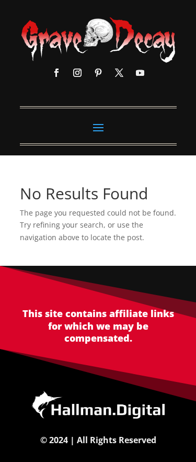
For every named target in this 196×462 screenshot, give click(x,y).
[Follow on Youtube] (140, 72)
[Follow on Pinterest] (98, 72)
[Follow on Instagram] (77, 72)
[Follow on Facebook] (56, 72)
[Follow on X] (119, 72)
